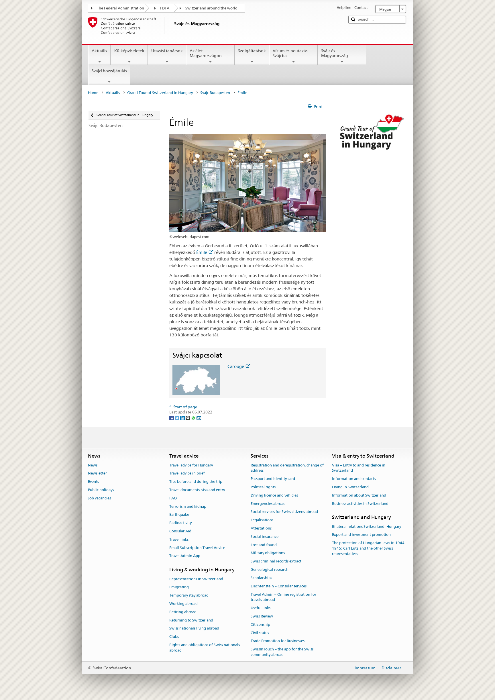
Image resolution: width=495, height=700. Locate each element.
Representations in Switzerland (196, 579)
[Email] (199, 417)
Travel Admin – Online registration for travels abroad (283, 597)
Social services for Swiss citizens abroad (284, 512)
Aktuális (99, 50)
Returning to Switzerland (191, 620)
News (92, 465)
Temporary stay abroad (189, 595)
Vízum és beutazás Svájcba (290, 53)
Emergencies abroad (268, 503)
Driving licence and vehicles (274, 495)
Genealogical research (269, 569)
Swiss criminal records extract (276, 561)
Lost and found (264, 545)
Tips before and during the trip (195, 481)
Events (93, 481)
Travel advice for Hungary (191, 465)
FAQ (173, 498)
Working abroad (183, 603)
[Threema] (188, 417)
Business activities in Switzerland (360, 503)
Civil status (260, 633)
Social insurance (264, 536)
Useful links (260, 608)
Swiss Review (262, 616)
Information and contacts (354, 479)
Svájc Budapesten (215, 93)
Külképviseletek (129, 50)
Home (93, 93)
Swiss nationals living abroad (194, 628)
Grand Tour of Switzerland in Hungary (160, 93)
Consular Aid (180, 531)
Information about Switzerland (359, 495)
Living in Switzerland (350, 487)
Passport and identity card (273, 479)
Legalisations (262, 520)
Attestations (261, 528)
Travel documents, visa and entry (197, 490)
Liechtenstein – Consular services (279, 586)
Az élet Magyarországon (206, 53)
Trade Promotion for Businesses (278, 641)
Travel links (178, 539)
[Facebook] (172, 417)
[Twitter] (177, 417)
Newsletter (97, 473)
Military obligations (268, 553)
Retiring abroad (183, 612)
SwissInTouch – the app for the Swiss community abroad (282, 652)
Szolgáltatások (252, 50)
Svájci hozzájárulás (109, 70)
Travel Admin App (184, 556)
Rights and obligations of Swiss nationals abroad (204, 647)
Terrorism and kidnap (187, 506)
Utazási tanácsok (167, 50)
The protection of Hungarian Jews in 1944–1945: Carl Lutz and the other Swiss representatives (369, 548)
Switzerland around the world (211, 8)
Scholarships (261, 578)
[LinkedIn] (183, 417)
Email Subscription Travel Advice (197, 548)
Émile (201, 252)
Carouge (235, 366)
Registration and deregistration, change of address (287, 468)
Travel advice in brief (187, 473)
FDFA (164, 8)
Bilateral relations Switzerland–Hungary (366, 526)
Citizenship (260, 624)
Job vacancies (99, 498)
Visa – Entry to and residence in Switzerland (358, 468)
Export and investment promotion (361, 535)
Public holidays (101, 490)
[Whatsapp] (194, 417)
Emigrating (179, 587)
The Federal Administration (120, 8)
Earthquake (179, 515)
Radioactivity (180, 523)
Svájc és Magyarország (334, 53)
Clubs (174, 636)
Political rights (263, 487)
